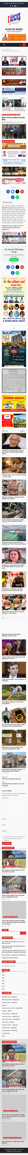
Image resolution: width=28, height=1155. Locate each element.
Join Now (14, 260)
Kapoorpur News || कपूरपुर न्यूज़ (10, 1025)
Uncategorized (6, 1033)
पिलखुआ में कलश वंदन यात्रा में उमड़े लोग (10, 958)
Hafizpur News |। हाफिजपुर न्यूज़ (9, 1013)
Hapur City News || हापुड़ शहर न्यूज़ (13, 114)
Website (4, 831)
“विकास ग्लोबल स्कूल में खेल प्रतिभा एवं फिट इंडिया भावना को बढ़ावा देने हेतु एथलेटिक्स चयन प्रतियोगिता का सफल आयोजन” (14, 910)
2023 (3, 980)
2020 (3, 989)
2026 (3, 972)
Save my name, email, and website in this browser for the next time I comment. (14, 838)
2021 (3, 986)
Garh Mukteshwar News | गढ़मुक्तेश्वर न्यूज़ (12, 1008)
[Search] (20, 44)
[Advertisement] (14, 37)
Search (5, 930)
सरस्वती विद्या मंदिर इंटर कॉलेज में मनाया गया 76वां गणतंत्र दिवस (13, 784)
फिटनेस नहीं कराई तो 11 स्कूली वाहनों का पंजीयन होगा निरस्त (14, 955)
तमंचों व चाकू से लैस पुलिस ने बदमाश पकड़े (11, 778)
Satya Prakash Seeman (8, 122)
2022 (3, 983)
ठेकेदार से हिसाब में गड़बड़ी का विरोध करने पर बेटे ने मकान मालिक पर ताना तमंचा (14, 859)
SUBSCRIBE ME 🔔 (24, 45)
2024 (3, 978)
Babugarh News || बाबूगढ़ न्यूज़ (9, 997)
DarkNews (10, 1151)
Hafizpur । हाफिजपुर (7, 1011)
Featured (4, 114)
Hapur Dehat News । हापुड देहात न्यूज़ (11, 1019)
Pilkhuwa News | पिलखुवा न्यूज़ (9, 1027)
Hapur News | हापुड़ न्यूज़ (12, 916)
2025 (3, 975)
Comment (5, 798)
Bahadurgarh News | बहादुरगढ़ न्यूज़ (10, 999)
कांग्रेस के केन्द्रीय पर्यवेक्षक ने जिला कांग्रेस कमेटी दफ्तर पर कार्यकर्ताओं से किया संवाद (14, 885)
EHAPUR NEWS (14, 29)
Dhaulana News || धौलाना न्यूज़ (9, 1002)
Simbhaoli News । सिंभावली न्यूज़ (14, 866)
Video (3, 1036)
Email (4, 825)
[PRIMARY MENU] (4, 45)
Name (4, 819)
